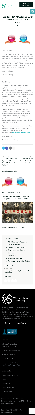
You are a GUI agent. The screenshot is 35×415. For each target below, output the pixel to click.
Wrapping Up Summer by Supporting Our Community (17, 272)
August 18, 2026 (8, 268)
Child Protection (14, 245)
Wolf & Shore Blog (9, 194)
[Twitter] (14, 364)
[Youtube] (19, 364)
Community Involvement (17, 247)
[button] (32, 11)
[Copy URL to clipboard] (13, 148)
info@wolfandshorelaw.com (21, 132)
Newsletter (12, 256)
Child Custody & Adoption (17, 242)
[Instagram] (9, 364)
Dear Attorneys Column (11, 192)
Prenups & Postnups (15, 258)
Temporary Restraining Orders (19, 261)
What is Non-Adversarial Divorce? (14, 227)
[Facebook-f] (4, 364)
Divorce (5, 225)
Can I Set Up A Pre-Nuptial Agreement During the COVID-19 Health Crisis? (15, 198)
